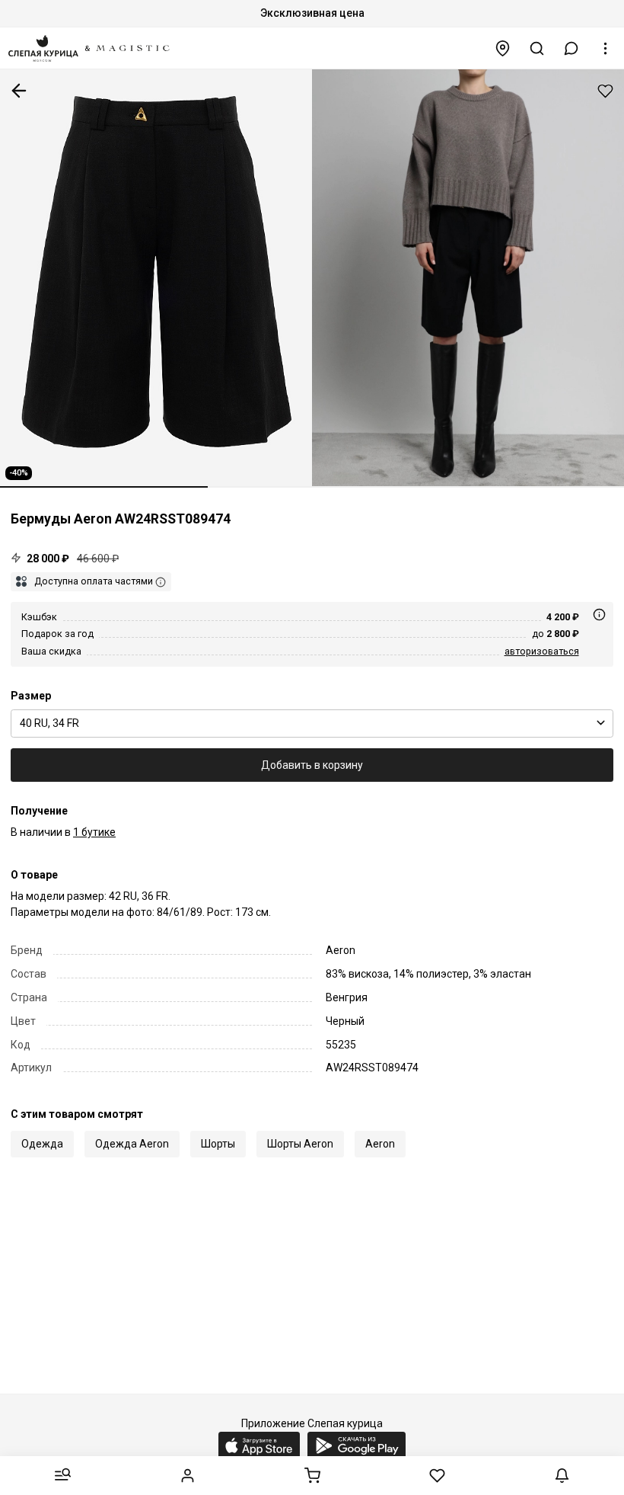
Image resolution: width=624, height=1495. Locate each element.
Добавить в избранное (605, 91)
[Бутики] (503, 48)
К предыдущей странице (19, 91)
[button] (571, 48)
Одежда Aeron (132, 1144)
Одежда (42, 1144)
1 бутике (94, 832)
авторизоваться (542, 651)
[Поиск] (537, 48)
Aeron (380, 1144)
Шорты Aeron (300, 1144)
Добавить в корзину (312, 765)
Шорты (218, 1144)
